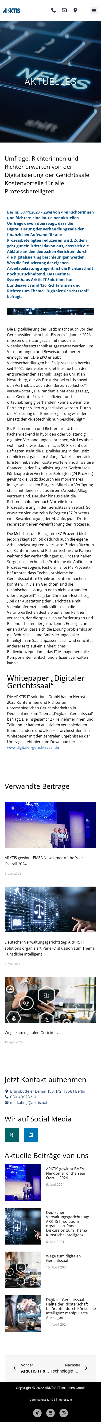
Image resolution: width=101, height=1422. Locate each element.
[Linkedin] (31, 1135)
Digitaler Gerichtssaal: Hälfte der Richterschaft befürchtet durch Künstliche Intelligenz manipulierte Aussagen (71, 1308)
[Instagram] (63, 1413)
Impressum (65, 1399)
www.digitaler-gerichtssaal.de (33, 747)
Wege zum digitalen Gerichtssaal (33, 1032)
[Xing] (12, 1135)
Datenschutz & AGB (42, 1399)
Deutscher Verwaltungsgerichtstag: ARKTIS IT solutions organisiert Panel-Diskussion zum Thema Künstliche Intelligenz (50, 948)
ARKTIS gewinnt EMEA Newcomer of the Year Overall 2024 (65, 1173)
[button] (94, 10)
